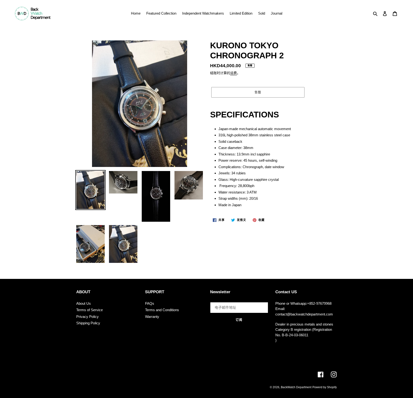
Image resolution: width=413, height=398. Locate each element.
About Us (83, 303)
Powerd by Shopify (324, 387)
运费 (233, 73)
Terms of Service (89, 310)
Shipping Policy (88, 323)
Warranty (152, 317)
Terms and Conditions (162, 310)
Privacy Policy (87, 317)
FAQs (149, 303)
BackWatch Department (296, 387)
